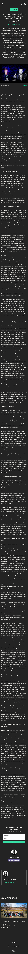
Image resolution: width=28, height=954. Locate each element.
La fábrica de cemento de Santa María (13, 922)
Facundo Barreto (14, 858)
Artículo (12, 925)
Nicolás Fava (6, 925)
